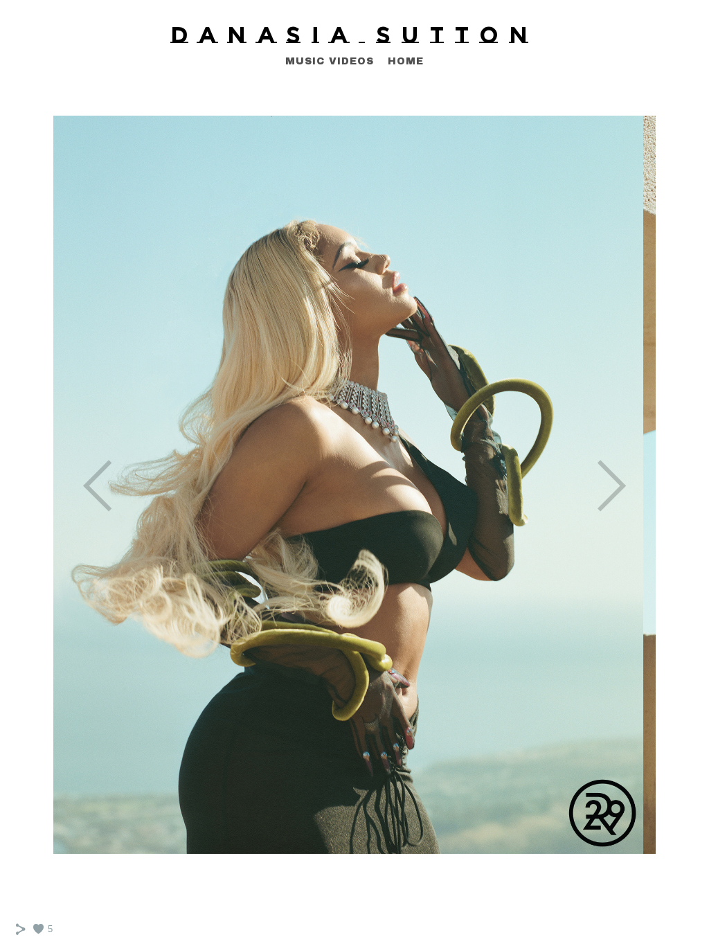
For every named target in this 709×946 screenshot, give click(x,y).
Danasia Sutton (354, 34)
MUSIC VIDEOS (329, 61)
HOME (406, 61)
